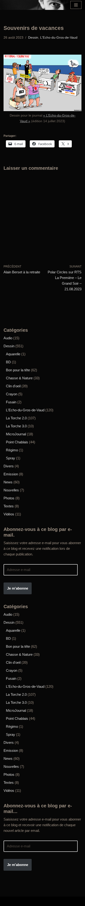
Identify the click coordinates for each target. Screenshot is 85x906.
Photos (9, 498)
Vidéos (9, 514)
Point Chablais (17, 442)
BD (8, 362)
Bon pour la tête (18, 370)
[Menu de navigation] (75, 5)
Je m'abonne (17, 588)
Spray (10, 458)
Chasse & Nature (19, 378)
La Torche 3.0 (16, 426)
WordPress (72, 901)
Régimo (12, 450)
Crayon (11, 394)
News (8, 482)
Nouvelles (11, 490)
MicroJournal (16, 434)
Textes (9, 506)
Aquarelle (13, 354)
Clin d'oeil (13, 386)
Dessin (33, 37)
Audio (8, 338)
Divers (9, 466)
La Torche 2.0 (16, 418)
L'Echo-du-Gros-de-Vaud (58, 37)
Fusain (11, 402)
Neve (8, 901)
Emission (11, 474)
